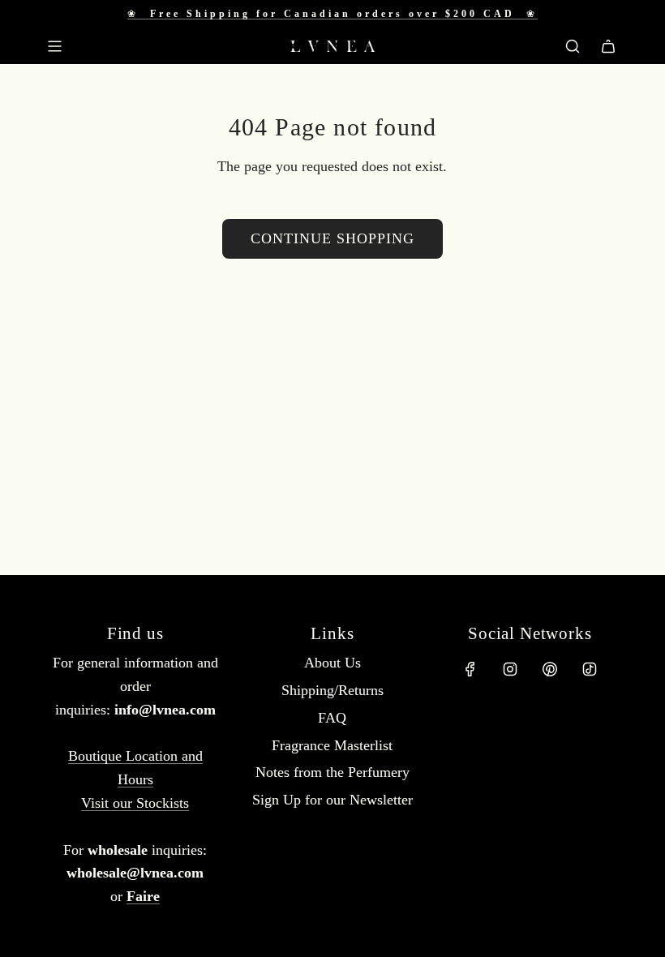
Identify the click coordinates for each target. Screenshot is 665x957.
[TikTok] (589, 669)
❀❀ (332, 13)
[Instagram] (510, 669)
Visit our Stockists (135, 803)
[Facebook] (470, 669)
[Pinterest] (550, 669)
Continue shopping (332, 238)
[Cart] (608, 46)
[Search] (572, 46)
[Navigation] (54, 46)
